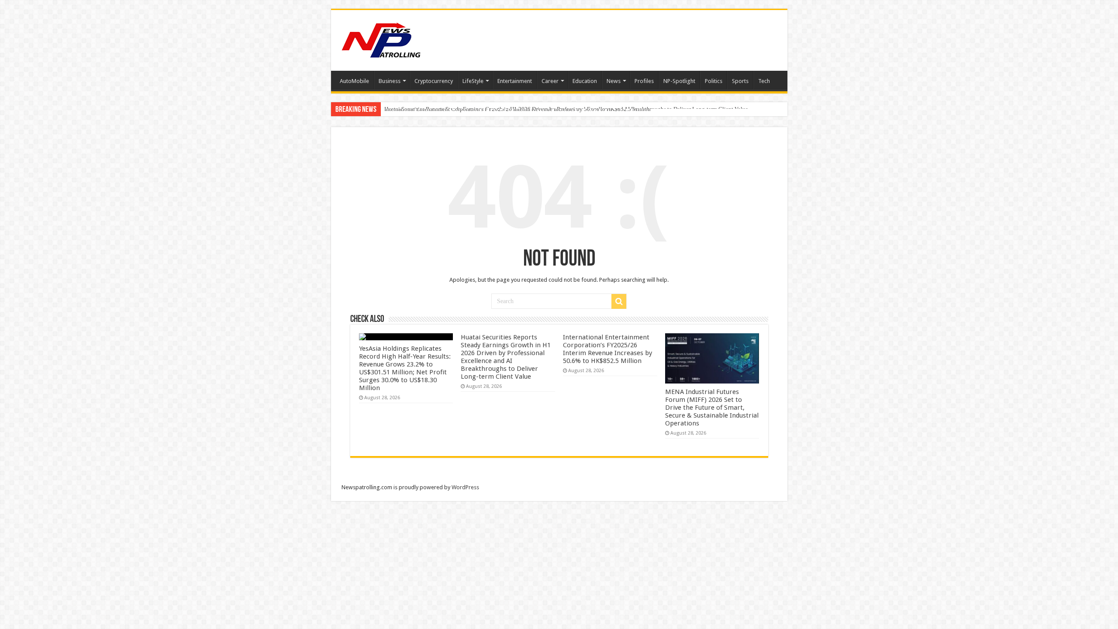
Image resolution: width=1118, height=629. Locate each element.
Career (550, 81)
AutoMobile (354, 81)
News (614, 81)
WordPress (465, 487)
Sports (740, 81)
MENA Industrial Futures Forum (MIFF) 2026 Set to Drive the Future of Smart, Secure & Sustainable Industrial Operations (712, 407)
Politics (713, 81)
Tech (764, 81)
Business (389, 81)
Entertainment (514, 81)
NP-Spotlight (679, 81)
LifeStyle (472, 81)
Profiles (644, 81)
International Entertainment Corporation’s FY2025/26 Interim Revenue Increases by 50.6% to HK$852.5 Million (517, 109)
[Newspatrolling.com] (381, 38)
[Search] (618, 301)
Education (585, 81)
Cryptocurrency (433, 81)
